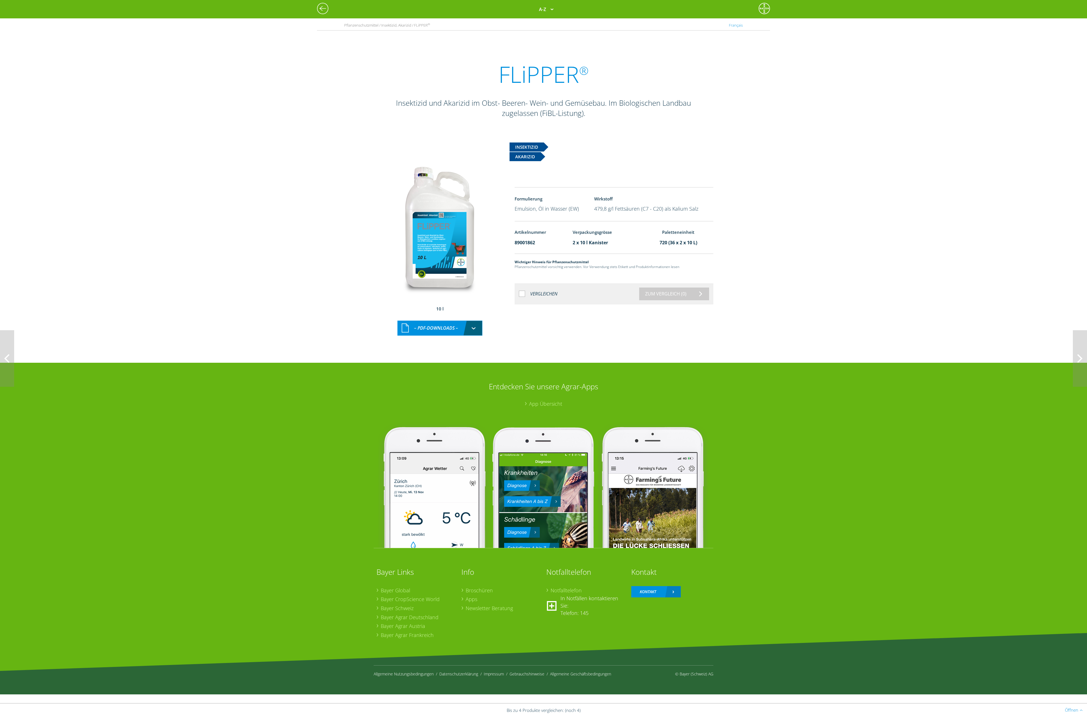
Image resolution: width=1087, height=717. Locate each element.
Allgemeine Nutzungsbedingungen (404, 674)
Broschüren (479, 590)
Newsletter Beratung (489, 608)
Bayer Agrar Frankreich (407, 635)
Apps (471, 599)
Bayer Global (395, 590)
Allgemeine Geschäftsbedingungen (580, 674)
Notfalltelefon (566, 590)
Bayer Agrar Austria (403, 626)
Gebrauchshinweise (527, 674)
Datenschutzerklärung (458, 674)
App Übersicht (545, 403)
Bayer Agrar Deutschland (409, 617)
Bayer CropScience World (410, 599)
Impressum (494, 674)
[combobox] (439, 328)
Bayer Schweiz (397, 608)
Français (736, 25)
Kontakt (648, 591)
